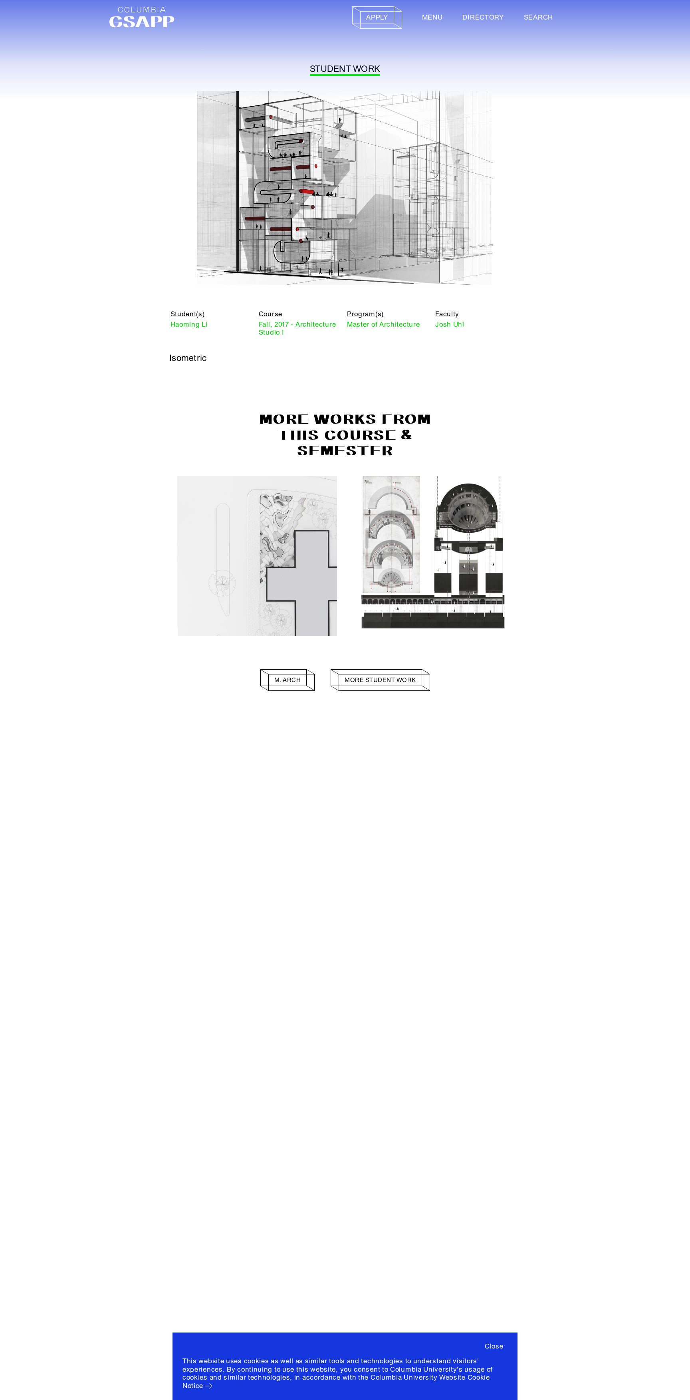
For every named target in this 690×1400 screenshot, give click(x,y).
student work (345, 69)
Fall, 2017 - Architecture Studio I (297, 328)
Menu (432, 17)
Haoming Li (189, 324)
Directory (483, 17)
